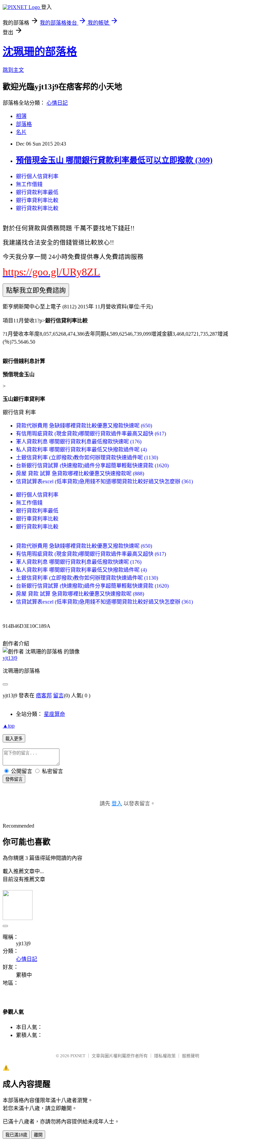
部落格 (24, 124)
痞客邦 (44, 695)
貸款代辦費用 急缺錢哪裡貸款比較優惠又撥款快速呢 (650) (84, 425)
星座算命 (54, 714)
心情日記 (57, 103)
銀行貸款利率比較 (37, 208)
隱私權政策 (165, 1055)
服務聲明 (190, 1055)
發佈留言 (14, 779)
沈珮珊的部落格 (40, 51)
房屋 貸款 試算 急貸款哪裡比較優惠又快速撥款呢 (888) (80, 473)
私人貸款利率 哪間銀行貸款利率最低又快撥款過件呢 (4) (81, 449)
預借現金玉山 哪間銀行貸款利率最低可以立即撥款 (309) (114, 160)
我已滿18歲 (16, 1134)
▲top (9, 726)
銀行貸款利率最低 (37, 192)
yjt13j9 (10, 658)
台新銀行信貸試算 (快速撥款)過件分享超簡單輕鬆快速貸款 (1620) (92, 465)
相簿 (21, 116)
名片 (21, 132)
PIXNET (77, 1055)
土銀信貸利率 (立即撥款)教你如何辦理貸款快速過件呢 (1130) (87, 457)
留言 (58, 695)
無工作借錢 (29, 184)
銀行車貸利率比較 (37, 200)
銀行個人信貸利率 (37, 176)
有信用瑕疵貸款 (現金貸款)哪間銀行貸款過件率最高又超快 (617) (91, 433)
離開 (38, 1134)
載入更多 (14, 738)
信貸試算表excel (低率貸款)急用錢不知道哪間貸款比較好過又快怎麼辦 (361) (104, 481)
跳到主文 (13, 70)
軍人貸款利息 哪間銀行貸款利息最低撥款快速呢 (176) (78, 441)
